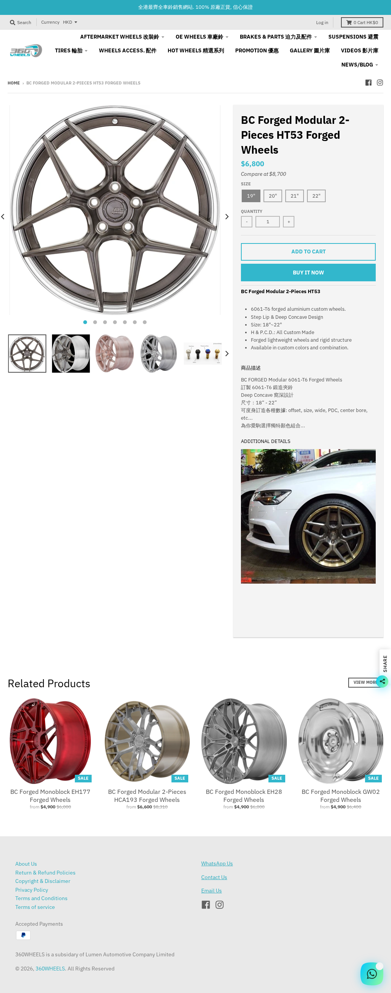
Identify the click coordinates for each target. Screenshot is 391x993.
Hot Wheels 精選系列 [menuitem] (196, 50)
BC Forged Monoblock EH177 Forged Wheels (50, 795)
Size (246, 184)
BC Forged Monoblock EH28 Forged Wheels (244, 795)
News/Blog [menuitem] (357, 64)
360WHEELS (50, 968)
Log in (322, 22)
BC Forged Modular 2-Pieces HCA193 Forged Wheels (147, 795)
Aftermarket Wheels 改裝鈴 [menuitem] (119, 36)
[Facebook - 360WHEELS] (368, 82)
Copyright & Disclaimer (42, 881)
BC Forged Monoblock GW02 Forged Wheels (341, 795)
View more (366, 682)
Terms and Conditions (41, 898)
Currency (50, 22)
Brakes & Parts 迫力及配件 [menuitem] (276, 36)
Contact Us (214, 877)
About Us (26, 863)
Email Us (211, 890)
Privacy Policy (31, 889)
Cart (366, 22)
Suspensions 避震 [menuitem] (353, 36)
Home (14, 83)
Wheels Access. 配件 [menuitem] (128, 50)
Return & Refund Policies (45, 872)
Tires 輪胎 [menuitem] (68, 50)
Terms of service (35, 907)
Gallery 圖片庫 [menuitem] (310, 50)
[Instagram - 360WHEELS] (379, 82)
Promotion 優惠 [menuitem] (257, 50)
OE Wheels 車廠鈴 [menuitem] (199, 36)
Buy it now (308, 272)
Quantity (251, 211)
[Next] (226, 217)
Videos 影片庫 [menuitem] (359, 50)
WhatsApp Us (217, 863)
